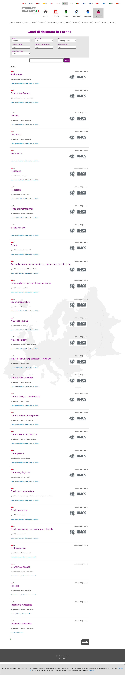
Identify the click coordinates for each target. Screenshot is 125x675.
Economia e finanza (20, 93)
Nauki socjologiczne (20, 472)
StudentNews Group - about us (62, 655)
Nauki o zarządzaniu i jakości (25, 415)
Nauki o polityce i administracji (25, 396)
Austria (26, 22)
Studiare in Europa (16, 22)
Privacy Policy (62, 658)
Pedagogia (16, 171)
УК (105, 3)
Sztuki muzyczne (19, 510)
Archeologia (16, 74)
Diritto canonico (18, 548)
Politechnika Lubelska (17, 632)
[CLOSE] (92, 670)
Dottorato (98, 16)
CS (32, 3)
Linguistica (16, 134)
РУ (85, 3)
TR (99, 3)
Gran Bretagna (52, 22)
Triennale (66, 16)
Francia (34, 22)
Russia (97, 22)
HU (59, 3)
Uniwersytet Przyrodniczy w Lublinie (21, 613)
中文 (119, 3)
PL (72, 3)
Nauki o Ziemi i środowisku (24, 434)
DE (39, 3)
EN (25, 3)
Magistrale (77, 16)
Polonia (68, 22)
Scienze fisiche (18, 227)
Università (55, 16)
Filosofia (15, 115)
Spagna (104, 22)
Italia (61, 22)
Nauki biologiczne (19, 321)
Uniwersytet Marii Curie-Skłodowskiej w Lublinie (24, 83)
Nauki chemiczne (19, 340)
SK (92, 3)
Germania (42, 22)
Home (45, 16)
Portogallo (76, 22)
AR (112, 3)
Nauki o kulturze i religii (22, 377)
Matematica (16, 153)
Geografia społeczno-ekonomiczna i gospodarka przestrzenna (40, 264)
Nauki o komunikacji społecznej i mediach (31, 358)
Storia (14, 245)
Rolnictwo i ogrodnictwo (22, 491)
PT (79, 3)
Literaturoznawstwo (20, 302)
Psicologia (16, 190)
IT (65, 3)
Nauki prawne (17, 453)
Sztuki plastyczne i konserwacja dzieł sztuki (32, 529)
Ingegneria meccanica (21, 605)
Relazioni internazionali (22, 209)
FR (52, 3)
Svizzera (112, 22)
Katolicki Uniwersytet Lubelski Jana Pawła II (23, 557)
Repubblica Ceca (87, 22)
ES (46, 3)
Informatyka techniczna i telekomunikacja (31, 283)
